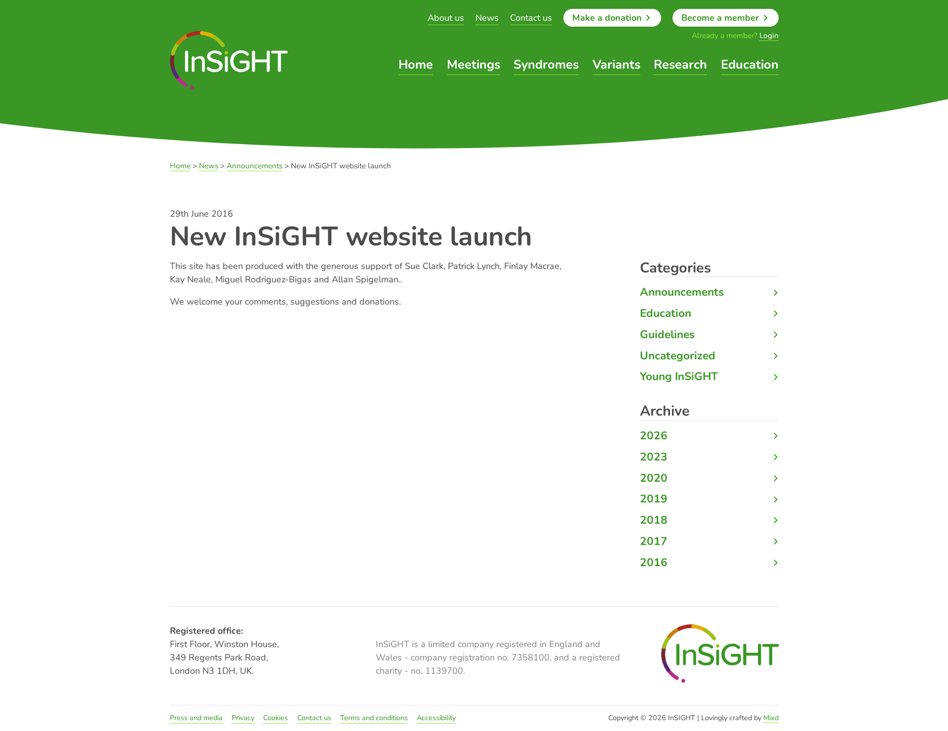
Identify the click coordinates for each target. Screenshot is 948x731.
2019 (654, 498)
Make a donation (608, 18)
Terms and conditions (374, 718)
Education (750, 64)
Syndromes (546, 64)
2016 (654, 562)
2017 (654, 541)
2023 (654, 456)
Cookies (275, 718)
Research (680, 64)
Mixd (771, 718)
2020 (654, 478)
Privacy (243, 718)
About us (446, 18)
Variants (616, 64)
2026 (654, 435)
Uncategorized (677, 355)
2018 (654, 520)
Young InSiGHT (679, 376)
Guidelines (667, 334)
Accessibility (436, 718)
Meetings (473, 64)
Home (415, 64)
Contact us (531, 18)
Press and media (196, 718)
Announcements (682, 292)
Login (769, 35)
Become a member (721, 18)
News (487, 18)
